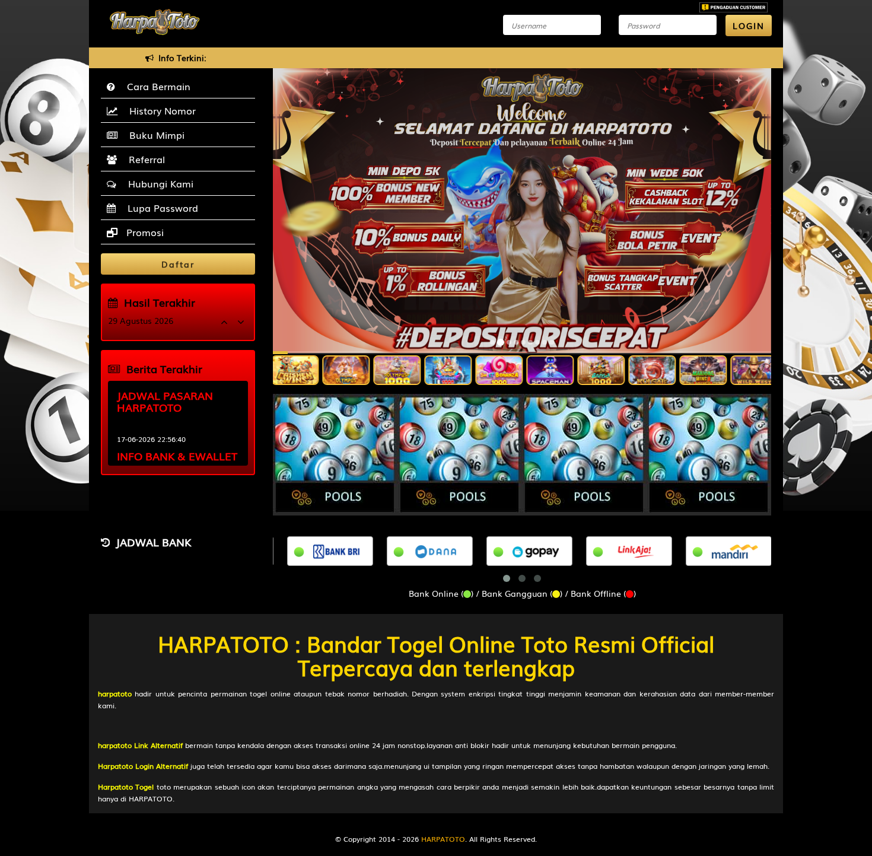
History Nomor (159, 110)
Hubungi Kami (157, 183)
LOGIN (749, 25)
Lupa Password (160, 208)
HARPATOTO (443, 838)
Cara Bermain (155, 86)
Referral (144, 159)
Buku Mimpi (153, 135)
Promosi (143, 232)
